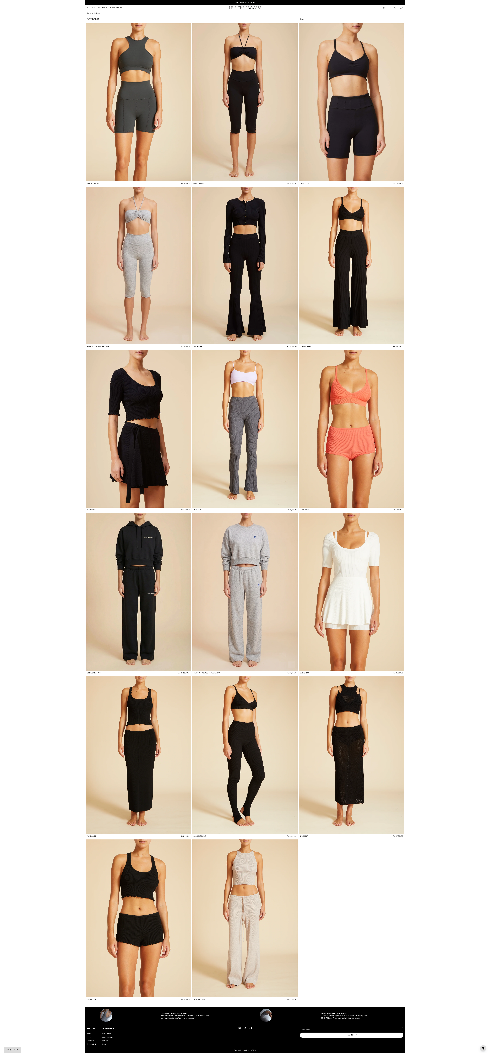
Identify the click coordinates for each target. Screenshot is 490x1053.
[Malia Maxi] (138, 755)
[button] (395, 7)
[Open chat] (483, 1048)
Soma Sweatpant (94, 673)
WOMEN (90, 7)
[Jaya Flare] (245, 265)
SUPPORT (108, 1028)
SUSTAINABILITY (116, 7)
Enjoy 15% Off (352, 1035)
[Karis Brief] (351, 429)
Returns (105, 1041)
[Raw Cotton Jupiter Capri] (138, 265)
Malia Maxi (91, 836)
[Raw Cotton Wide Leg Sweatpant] (245, 592)
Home (89, 13)
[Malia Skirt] (138, 429)
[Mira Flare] (245, 429)
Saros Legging (199, 836)
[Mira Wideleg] (245, 918)
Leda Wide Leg (305, 346)
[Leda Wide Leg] (351, 265)
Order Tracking (107, 1037)
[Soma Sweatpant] (138, 592)
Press (89, 1037)
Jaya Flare (197, 346)
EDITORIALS (102, 7)
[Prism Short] (351, 102)
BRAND (91, 1028)
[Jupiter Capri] (245, 102)
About (89, 1034)
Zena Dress (304, 673)
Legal (104, 1044)
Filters (302, 19)
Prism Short (305, 183)
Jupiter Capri (199, 183)
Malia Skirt (91, 510)
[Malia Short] (138, 918)
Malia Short (92, 999)
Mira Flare (198, 510)
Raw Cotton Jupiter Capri (98, 346)
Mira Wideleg (199, 999)
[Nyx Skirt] (351, 755)
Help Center (106, 1034)
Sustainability (91, 1044)
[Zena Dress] (351, 592)
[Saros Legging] (245, 755)
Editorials (90, 1041)
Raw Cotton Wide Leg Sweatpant (207, 673)
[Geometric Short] (138, 102)
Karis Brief (304, 510)
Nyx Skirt (304, 836)
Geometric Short (94, 183)
